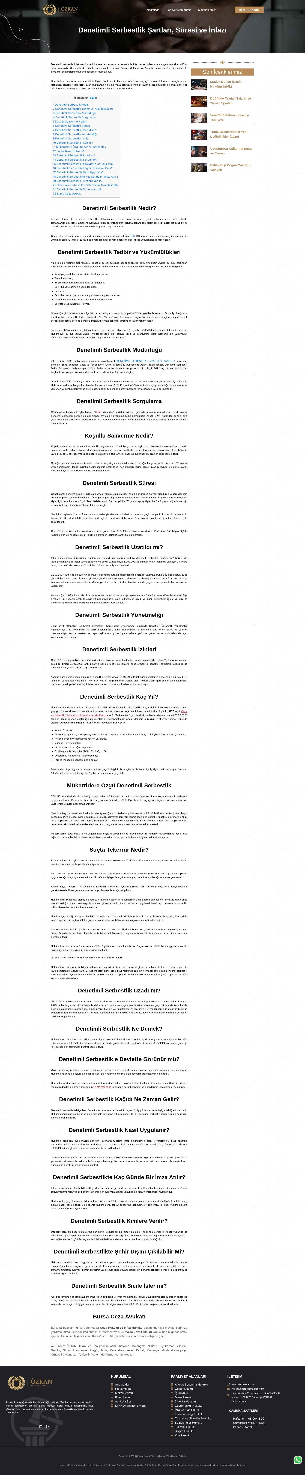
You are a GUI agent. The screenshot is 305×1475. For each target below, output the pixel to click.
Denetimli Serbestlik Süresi (71, 125)
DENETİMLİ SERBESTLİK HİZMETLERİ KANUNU (145, 360)
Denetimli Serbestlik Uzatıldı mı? (75, 130)
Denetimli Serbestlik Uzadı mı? (74, 155)
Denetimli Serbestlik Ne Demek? (75, 159)
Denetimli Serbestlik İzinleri (71, 138)
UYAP (98, 412)
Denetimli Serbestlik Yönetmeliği (75, 134)
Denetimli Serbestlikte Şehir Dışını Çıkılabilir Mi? (85, 185)
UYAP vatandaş (102, 1086)
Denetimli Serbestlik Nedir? (71, 104)
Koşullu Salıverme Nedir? (70, 121)
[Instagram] (47, 1426)
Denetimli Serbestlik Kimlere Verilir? (77, 180)
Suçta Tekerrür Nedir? (69, 151)
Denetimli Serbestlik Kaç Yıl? (73, 142)
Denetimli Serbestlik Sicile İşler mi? (77, 189)
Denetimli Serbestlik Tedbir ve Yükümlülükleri (83, 108)
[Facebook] (55, 1426)
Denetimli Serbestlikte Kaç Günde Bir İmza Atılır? (85, 176)
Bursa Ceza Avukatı (67, 193)
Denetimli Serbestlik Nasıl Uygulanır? (78, 172)
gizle (93, 97)
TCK (133, 235)
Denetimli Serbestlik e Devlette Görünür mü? (83, 164)
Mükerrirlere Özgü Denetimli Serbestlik (79, 147)
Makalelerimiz (207, 9)
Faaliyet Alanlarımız (178, 9)
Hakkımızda (152, 9)
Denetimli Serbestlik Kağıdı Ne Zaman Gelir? (83, 168)
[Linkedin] (40, 1426)
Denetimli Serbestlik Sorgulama (74, 117)
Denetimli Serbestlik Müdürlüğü (74, 113)
